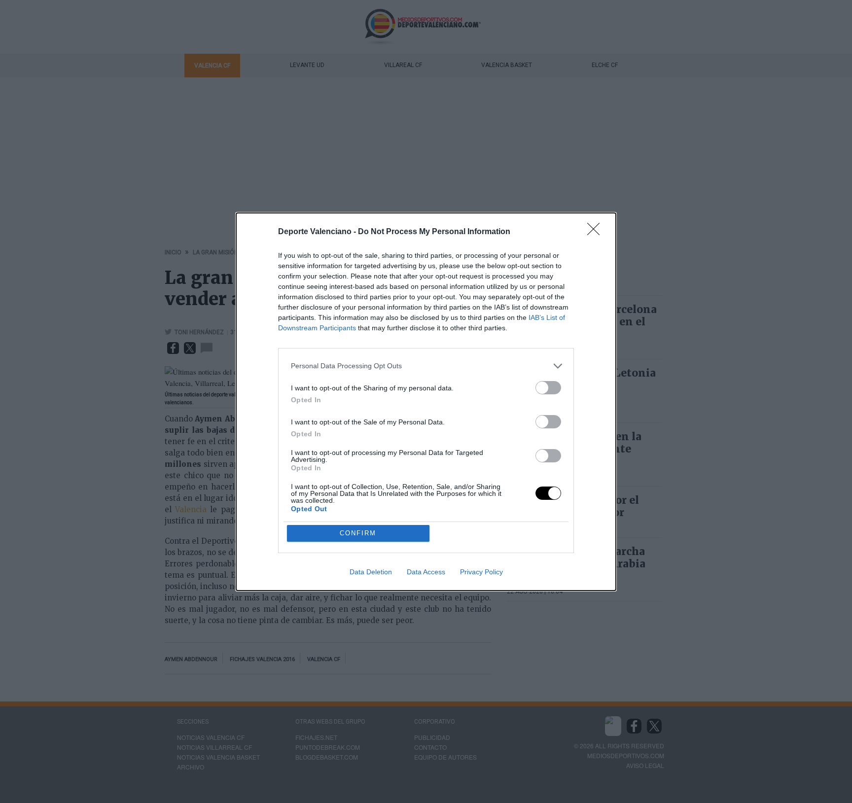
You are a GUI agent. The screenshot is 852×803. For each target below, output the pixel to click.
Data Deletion (371, 572)
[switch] (548, 387)
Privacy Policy (481, 572)
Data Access (426, 572)
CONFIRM (358, 533)
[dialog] (426, 402)
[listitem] (426, 366)
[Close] (596, 232)
